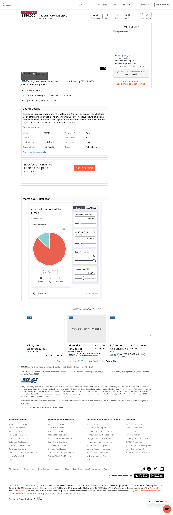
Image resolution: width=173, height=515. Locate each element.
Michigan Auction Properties (99, 442)
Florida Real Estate (17, 456)
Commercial (131, 431)
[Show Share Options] (148, 14)
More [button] (11, 460)
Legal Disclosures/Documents (86, 469)
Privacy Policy (18, 490)
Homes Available (90, 361)
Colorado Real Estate (18, 442)
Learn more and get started (131, 84)
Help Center (43, 469)
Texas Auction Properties (97, 427)
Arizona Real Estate (17, 431)
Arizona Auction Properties (98, 449)
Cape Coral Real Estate (58, 442)
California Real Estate (18, 438)
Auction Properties (134, 424)
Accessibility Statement (145, 490)
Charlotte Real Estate (57, 445)
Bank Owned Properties (136, 449)
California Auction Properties (99, 431)
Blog (67, 469)
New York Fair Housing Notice (34, 84)
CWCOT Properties (134, 442)
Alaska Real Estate (17, 427)
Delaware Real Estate (18, 449)
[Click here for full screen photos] (104, 26)
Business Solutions (134, 427)
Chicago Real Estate (57, 449)
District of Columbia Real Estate (23, 452)
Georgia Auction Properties (98, 438)
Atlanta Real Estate (56, 424)
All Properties (92, 424)
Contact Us (29, 469)
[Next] (149, 334)
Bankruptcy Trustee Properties (139, 445)
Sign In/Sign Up (162, 5)
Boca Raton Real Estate (58, 435)
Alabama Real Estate (18, 424)
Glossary (57, 469)
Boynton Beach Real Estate (60, 438)
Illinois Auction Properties (97, 452)
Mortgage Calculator (36, 199)
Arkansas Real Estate (18, 435)
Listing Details (31, 108)
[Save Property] (141, 14)
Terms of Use (156, 488)
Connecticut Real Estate (19, 445)
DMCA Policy (38, 493)
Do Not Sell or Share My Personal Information (64, 493)
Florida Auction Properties (98, 445)
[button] (81, 5)
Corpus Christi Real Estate (59, 456)
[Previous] (23, 334)
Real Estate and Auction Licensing (23, 485)
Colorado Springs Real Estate (61, 452)
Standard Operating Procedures (120, 394)
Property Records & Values (137, 438)
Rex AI (106, 469)
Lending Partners (133, 435)
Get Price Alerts (84, 167)
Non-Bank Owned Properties (138, 452)
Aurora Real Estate (56, 427)
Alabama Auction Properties (99, 456)
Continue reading (31, 127)
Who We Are (14, 469)
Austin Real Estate (55, 431)
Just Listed (65, 361)
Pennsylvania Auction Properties (100, 435)
